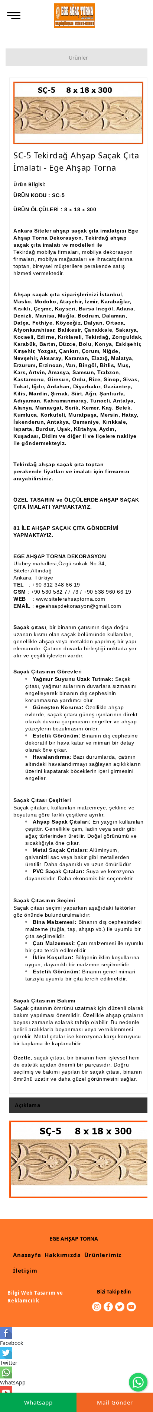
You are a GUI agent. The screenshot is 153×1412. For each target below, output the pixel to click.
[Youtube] (131, 1306)
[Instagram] (96, 1306)
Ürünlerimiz (102, 1254)
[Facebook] (108, 1306)
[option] (78, 113)
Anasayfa (27, 1254)
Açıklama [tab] (27, 1105)
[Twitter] (119, 1306)
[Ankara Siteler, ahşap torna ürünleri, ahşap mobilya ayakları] (74, 15)
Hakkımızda (63, 1254)
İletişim (25, 1270)
